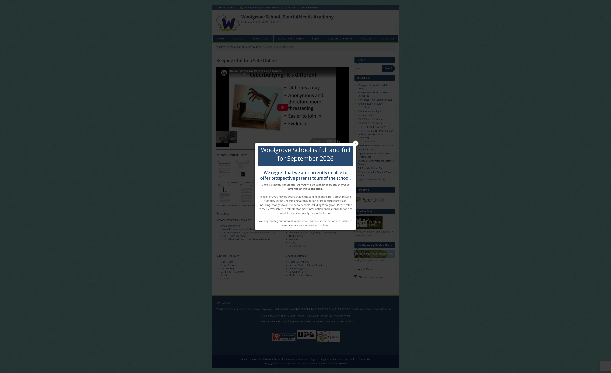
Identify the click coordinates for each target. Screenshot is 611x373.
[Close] (355, 143)
